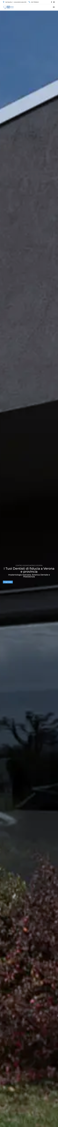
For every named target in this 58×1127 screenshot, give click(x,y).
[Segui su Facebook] (51, 2)
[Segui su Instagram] (54, 2)
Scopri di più (8, 582)
